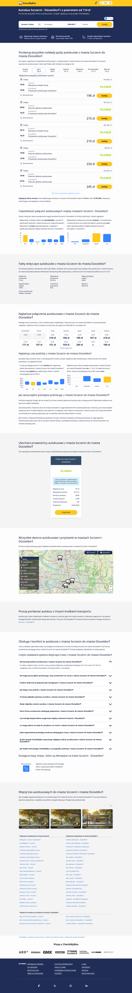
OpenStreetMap (102, 592)
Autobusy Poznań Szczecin (28, 888)
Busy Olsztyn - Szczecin (27, 875)
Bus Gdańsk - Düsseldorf (74, 857)
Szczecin (92, 553)
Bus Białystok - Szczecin (27, 843)
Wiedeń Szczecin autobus (28, 902)
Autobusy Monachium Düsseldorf (77, 885)
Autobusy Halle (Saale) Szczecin (30, 850)
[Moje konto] (95, 3)
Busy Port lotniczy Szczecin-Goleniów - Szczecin (35, 923)
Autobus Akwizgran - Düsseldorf (76, 840)
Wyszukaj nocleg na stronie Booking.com (33, 29)
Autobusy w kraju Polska (36, 937)
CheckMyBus (23, 937)
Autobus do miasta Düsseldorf (75, 937)
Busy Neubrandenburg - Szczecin (30, 871)
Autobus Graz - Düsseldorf (74, 861)
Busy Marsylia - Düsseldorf (74, 882)
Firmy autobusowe (35, 973)
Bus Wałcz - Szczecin (26, 899)
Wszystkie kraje (88, 973)
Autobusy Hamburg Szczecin (29, 854)
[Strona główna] (27, 3)
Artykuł (85, 970)
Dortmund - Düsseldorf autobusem (77, 847)
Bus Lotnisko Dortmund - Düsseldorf (78, 916)
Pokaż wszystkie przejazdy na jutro (67, 193)
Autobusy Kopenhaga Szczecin (30, 857)
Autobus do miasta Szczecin (54, 937)
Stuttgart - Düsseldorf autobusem (77, 899)
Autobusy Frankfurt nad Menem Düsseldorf (80, 854)
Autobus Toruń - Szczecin (28, 895)
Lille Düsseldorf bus (72, 871)
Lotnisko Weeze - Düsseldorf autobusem (79, 923)
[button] (60, 558)
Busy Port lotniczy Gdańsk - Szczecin (31, 916)
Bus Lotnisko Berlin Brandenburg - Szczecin (34, 920)
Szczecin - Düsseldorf (26, 622)
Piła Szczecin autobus (27, 882)
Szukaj (104, 95)
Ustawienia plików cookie (65, 970)
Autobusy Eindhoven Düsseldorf (76, 850)
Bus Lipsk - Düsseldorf (73, 875)
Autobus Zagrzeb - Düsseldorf (76, 906)
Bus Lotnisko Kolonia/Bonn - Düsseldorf (79, 920)
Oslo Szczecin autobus (27, 878)
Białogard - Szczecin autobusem (30, 840)
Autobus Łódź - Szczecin (27, 864)
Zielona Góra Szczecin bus (28, 906)
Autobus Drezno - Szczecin (28, 847)
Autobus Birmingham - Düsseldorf (77, 843)
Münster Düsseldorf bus (74, 888)
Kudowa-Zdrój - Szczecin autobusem (31, 861)
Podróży (58, 973)
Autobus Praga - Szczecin (28, 892)
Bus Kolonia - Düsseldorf (74, 868)
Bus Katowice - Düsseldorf (74, 864)
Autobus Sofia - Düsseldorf (75, 895)
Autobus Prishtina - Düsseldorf (76, 892)
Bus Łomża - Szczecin (27, 868)
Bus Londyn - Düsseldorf (74, 878)
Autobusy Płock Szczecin (28, 885)
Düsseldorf (106, 553)
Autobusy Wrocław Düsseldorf (76, 902)
